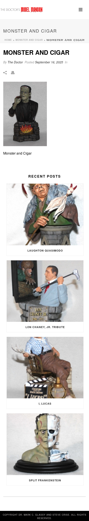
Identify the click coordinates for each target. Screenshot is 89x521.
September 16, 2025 (49, 62)
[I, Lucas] (45, 367)
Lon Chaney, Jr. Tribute (45, 327)
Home (8, 39)
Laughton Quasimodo (45, 250)
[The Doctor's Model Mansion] (21, 9)
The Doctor (15, 62)
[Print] (15, 72)
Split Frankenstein (45, 480)
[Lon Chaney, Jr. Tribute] (45, 291)
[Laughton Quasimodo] (45, 214)
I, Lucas (45, 403)
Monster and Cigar (29, 39)
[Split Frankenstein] (45, 444)
